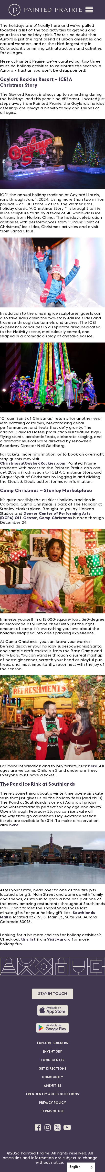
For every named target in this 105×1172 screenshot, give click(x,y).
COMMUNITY (52, 1077)
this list (28, 939)
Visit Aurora (59, 939)
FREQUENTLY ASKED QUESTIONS (52, 1094)
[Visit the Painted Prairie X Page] (57, 1127)
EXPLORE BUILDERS (52, 1043)
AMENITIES (52, 1085)
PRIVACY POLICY (52, 1103)
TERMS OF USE (52, 1111)
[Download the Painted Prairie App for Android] (52, 1028)
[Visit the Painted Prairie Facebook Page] (38, 1127)
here (92, 766)
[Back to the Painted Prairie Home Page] (45, 10)
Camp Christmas (55, 518)
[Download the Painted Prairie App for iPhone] (52, 1010)
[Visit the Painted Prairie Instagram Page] (47, 1127)
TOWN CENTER (52, 1060)
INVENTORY (52, 1051)
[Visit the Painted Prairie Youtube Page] (67, 1127)
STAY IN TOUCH (52, 994)
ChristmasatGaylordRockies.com (32, 463)
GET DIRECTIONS (52, 1068)
